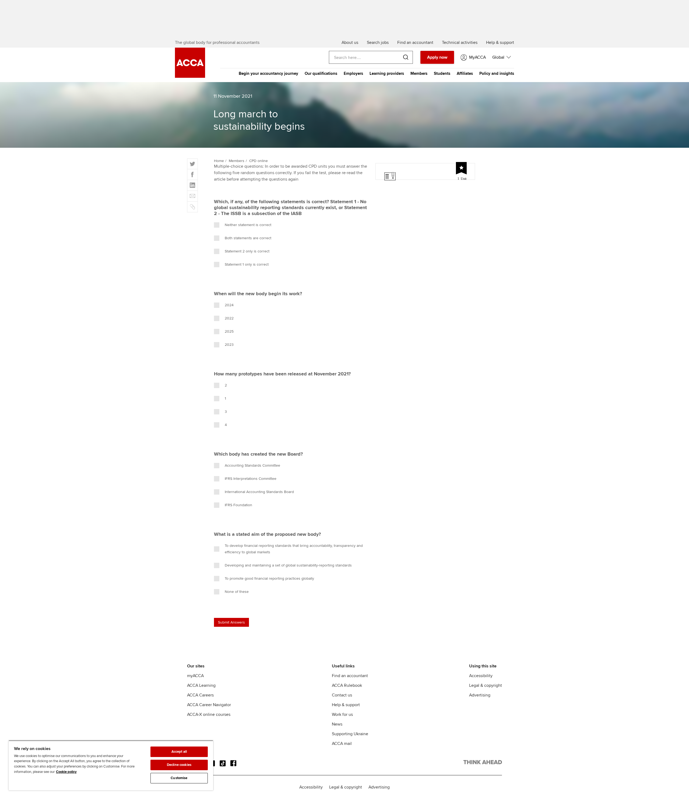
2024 (229, 305)
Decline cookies (179, 765)
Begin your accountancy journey (268, 73)
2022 (229, 318)
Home (219, 161)
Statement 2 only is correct (247, 251)
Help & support (346, 705)
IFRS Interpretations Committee (250, 478)
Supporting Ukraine (350, 734)
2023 (229, 344)
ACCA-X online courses (208, 714)
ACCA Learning (201, 685)
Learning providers (387, 73)
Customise (179, 778)
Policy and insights (496, 73)
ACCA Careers (200, 695)
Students (442, 73)
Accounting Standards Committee (252, 465)
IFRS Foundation (238, 505)
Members (418, 73)
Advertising (479, 695)
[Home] (190, 76)
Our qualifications (321, 73)
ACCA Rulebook (347, 685)
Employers (353, 73)
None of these (237, 591)
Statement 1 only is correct (247, 264)
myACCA (195, 675)
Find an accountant (350, 675)
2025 (229, 331)
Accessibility (481, 675)
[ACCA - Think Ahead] (482, 763)
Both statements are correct (248, 238)
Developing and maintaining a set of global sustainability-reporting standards (288, 565)
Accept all (179, 751)
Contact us (342, 695)
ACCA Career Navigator (209, 705)
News (337, 724)
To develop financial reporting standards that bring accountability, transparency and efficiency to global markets (294, 548)
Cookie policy (66, 772)
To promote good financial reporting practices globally (269, 578)
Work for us (342, 714)
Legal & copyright (485, 685)
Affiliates (465, 73)
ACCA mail (342, 743)
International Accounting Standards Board (259, 492)
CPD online (258, 161)
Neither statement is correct (248, 225)
